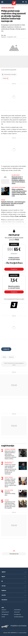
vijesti (3, 571)
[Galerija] (14, 48)
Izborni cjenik (17, 612)
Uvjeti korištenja (17, 609)
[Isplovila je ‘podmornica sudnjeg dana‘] (23, 493)
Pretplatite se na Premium (19, 626)
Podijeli (4, 78)
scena (4, 595)
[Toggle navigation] (2, 2)
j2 (2, 581)
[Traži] (26, 2)
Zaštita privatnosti (5, 612)
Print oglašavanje (17, 614)
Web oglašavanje (5, 614)
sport (3, 576)
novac (4, 585)
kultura (4, 590)
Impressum (4, 609)
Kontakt (3, 616)
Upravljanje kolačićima (18, 616)
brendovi (4, 599)
